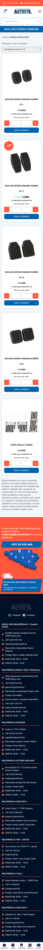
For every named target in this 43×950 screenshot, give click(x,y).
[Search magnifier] (38, 21)
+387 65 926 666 (21, 544)
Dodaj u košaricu (21, 130)
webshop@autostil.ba (15, 534)
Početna (5, 37)
